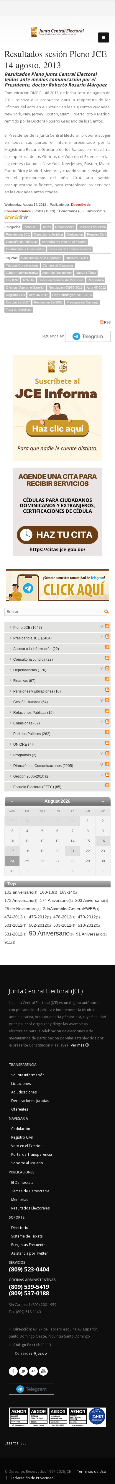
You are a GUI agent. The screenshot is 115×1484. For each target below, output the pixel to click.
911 (9, 942)
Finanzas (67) (24, 681)
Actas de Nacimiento (57, 273)
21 (72, 851)
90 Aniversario (51, 933)
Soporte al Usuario (27, 1162)
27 (12, 821)
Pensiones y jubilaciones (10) (37, 691)
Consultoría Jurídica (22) (33, 659)
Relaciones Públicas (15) (33, 713)
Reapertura (96, 280)
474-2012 (15, 917)
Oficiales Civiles (76, 258)
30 (57, 821)
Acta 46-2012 (38, 295)
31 (72, 821)
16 (103, 841)
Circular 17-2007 (18, 302)
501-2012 (15, 925)
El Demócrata (22, 1182)
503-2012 (64, 925)
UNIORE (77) (23, 744)
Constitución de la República (41, 258)
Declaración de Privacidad (32, 1477)
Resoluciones (65, 227)
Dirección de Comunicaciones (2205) (43, 766)
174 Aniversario (56, 900)
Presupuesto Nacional (82, 302)
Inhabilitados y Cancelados (25, 249)
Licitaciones (21, 1083)
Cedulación (75, 234)
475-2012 (40, 917)
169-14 (68, 892)
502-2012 (40, 925)
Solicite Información (28, 1074)
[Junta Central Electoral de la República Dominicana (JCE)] (57, 31)
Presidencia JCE (18, 234)
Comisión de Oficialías (22, 242)
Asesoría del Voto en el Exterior (64, 242)
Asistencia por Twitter (29, 1253)
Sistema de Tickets (27, 1236)
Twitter (23, 1371)
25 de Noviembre (22, 908)
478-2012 (64, 917)
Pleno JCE (31, 227)
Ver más (78, 1045)
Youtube (43, 1371)
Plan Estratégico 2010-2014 (72, 295)
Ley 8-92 (12, 280)
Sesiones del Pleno (92, 227)
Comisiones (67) (26, 723)
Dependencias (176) (29, 670)
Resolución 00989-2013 (66, 287)
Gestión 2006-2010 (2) (31, 776)
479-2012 (89, 917)
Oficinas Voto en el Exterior (25, 287)
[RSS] (107, 626)
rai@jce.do (38, 1353)
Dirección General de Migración (60, 280)
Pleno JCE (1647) (27, 628)
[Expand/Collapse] (102, 626)
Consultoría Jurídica (48, 234)
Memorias (19, 1199)
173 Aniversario (20, 900)
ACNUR (28, 280)
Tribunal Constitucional (22, 265)
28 (27, 821)
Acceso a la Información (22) (36, 649)
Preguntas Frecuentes (29, 1244)
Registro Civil (96, 234)
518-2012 (89, 925)
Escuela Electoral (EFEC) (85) (37, 787)
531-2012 (15, 934)
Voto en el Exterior (26, 1145)
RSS (107, 322)
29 (42, 821)
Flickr (33, 1371)
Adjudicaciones (24, 1092)
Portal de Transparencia (31, 1154)
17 (12, 851)
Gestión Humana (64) (30, 702)
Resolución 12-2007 (48, 302)
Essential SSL (15, 1443)
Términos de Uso (91, 1471)
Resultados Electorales (30, 1208)
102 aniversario (20, 892)
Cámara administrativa (22, 273)
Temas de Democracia (30, 1190)
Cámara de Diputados (58, 265)
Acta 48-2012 (96, 287)
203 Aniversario (91, 900)
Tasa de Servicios (19, 309)
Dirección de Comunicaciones (69, 249)
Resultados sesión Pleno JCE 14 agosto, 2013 (55, 59)
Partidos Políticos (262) (31, 734)
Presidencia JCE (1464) (32, 638)
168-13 (48, 892)
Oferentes (19, 1109)
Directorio (19, 1227)
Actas (47, 227)
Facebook (13, 1371)
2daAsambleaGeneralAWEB (71, 908)
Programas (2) (24, 755)
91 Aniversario (91, 934)
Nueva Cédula (86, 273)
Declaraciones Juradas (30, 1100)
